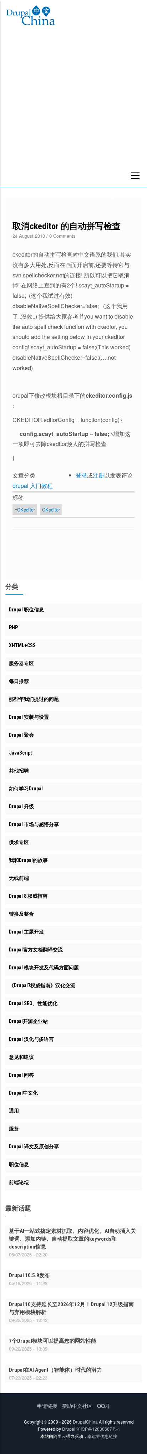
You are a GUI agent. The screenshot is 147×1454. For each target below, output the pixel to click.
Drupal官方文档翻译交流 (36, 950)
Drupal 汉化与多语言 (31, 1039)
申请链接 (47, 1405)
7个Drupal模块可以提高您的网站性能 (52, 1341)
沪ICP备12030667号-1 (98, 1429)
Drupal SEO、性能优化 (33, 1003)
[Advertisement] (73, 109)
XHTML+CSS (22, 645)
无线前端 (19, 878)
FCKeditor (24, 509)
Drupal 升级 (21, 806)
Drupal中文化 (23, 1093)
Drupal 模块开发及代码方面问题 (44, 967)
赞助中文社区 (77, 1405)
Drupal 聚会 (21, 735)
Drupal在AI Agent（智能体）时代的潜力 (55, 1370)
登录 (81, 475)
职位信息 (19, 1164)
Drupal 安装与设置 (29, 717)
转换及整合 (21, 914)
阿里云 (59, 1436)
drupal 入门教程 (32, 485)
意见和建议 (21, 1057)
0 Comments (62, 235)
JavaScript (20, 753)
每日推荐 (19, 681)
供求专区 (19, 842)
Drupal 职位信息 (26, 609)
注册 (98, 475)
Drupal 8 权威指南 (28, 896)
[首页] (30, 16)
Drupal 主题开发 (26, 932)
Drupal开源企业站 (28, 1021)
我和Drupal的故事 (28, 860)
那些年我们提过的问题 (34, 699)
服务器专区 (21, 663)
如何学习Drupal (26, 788)
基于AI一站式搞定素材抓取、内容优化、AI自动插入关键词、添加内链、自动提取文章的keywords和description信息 (72, 1239)
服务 (14, 1128)
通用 (14, 1111)
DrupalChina (85, 1422)
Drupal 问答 (21, 1075)
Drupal (68, 1429)
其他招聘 (19, 771)
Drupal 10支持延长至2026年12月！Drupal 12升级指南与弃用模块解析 (71, 1308)
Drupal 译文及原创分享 (34, 1146)
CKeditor (51, 509)
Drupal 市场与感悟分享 (34, 824)
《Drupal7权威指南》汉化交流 (42, 985)
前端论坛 (19, 1182)
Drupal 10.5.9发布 (29, 1275)
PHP (13, 627)
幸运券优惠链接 (102, 1436)
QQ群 (103, 1405)
